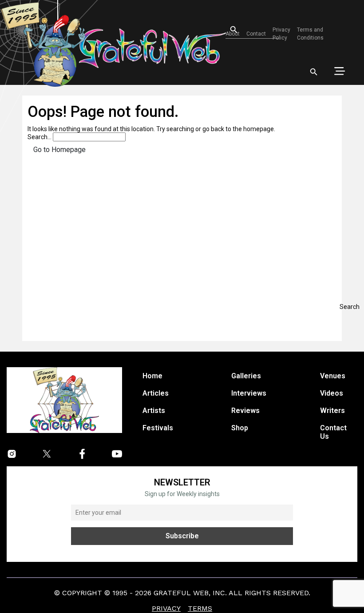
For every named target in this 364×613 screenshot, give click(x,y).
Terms (200, 608)
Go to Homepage (59, 149)
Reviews (245, 410)
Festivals (157, 428)
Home (152, 376)
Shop (239, 428)
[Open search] (313, 72)
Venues (332, 376)
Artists (153, 410)
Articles (155, 393)
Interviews (248, 393)
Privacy (166, 608)
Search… (39, 136)
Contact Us (333, 432)
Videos (331, 393)
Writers (332, 410)
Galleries (246, 376)
